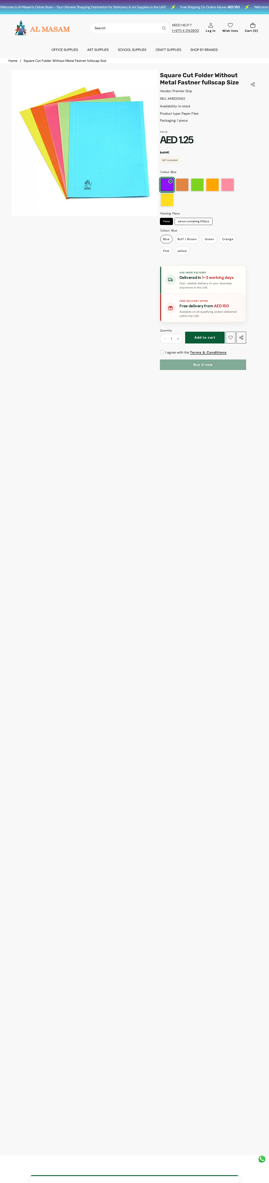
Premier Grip (182, 91)
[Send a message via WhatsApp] (262, 1159)
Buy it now (203, 364)
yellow (167, 199)
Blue (167, 184)
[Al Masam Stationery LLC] (41, 28)
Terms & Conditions (208, 352)
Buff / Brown (182, 184)
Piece (166, 220)
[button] (253, 28)
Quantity (166, 330)
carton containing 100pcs (193, 220)
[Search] (164, 28)
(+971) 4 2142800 (185, 30)
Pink (227, 184)
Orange (212, 184)
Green (197, 184)
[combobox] (129, 28)
